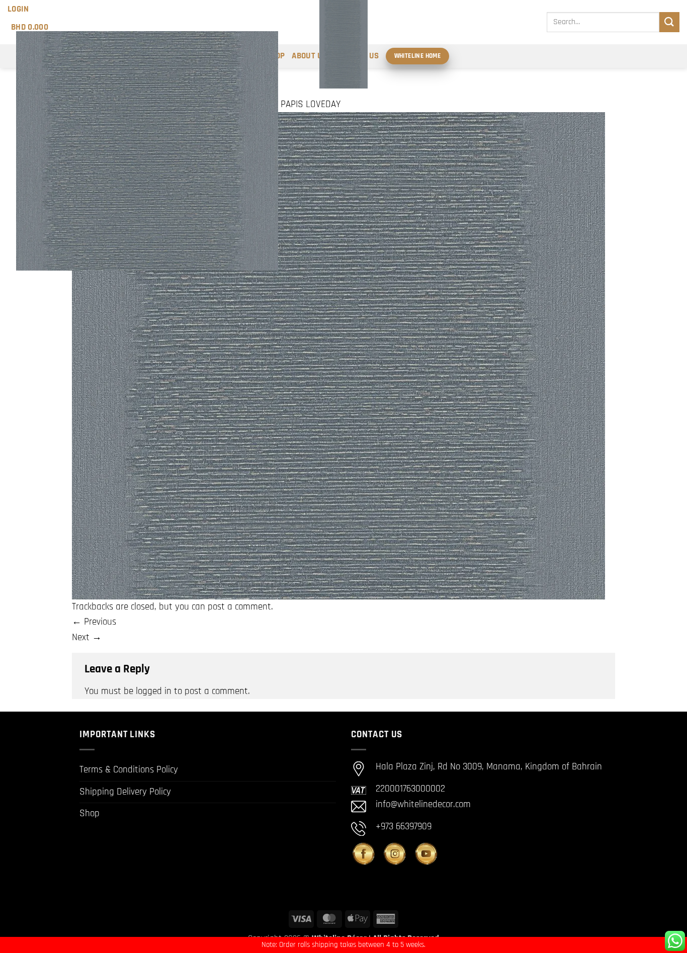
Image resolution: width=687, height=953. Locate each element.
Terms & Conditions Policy (128, 769)
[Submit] (669, 22)
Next (87, 637)
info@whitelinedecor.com (423, 804)
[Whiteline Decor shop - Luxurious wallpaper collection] (343, 44)
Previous (94, 622)
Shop (89, 813)
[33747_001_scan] (338, 355)
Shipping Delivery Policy (125, 792)
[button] (18, 9)
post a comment (239, 606)
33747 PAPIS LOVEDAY (298, 104)
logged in (153, 691)
